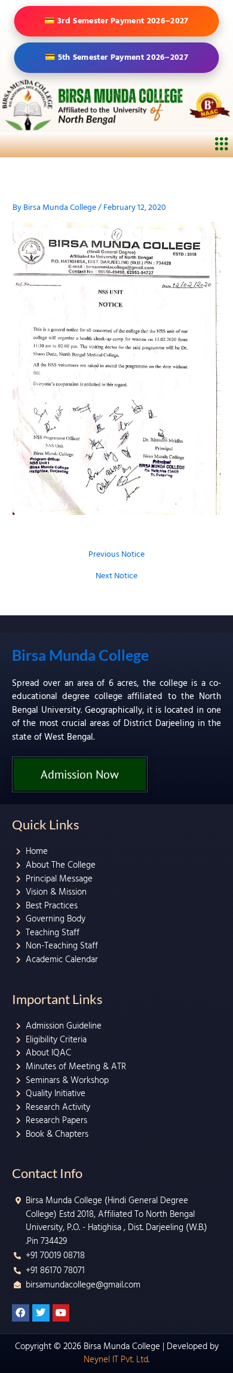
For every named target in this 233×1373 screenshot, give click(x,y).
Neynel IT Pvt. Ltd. (116, 1359)
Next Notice (116, 576)
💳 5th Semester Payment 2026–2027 (116, 57)
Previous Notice (116, 555)
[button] (222, 144)
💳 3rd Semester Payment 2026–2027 (116, 20)
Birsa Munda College (80, 655)
